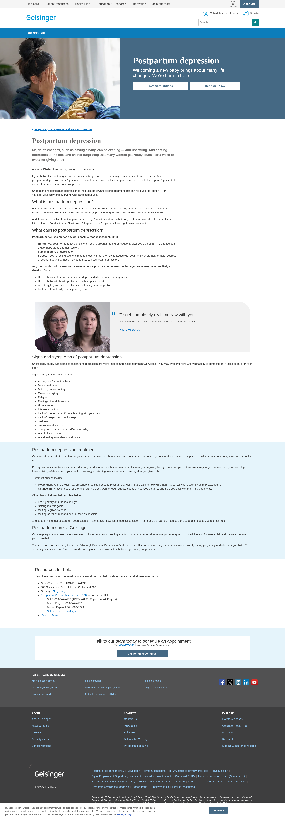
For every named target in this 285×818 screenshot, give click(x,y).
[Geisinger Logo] (41, 18)
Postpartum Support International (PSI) (64, 595)
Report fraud (139, 786)
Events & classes (232, 719)
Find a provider (93, 680)
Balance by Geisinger (136, 739)
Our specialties (37, 33)
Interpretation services (201, 781)
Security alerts (40, 739)
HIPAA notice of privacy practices (188, 770)
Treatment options (160, 85)
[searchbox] (225, 22)
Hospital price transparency (108, 770)
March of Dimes (50, 615)
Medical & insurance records (239, 745)
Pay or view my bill (42, 694)
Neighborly (59, 591)
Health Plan (82, 4)
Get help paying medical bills (100, 694)
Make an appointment (43, 680)
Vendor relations (41, 745)
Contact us (130, 719)
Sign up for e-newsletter (157, 687)
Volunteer (129, 732)
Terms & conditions (154, 770)
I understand (218, 810)
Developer (133, 770)
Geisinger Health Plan (235, 725)
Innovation (139, 4)
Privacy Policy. (124, 814)
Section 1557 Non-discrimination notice (161, 781)
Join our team (161, 4)
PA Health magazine (136, 745)
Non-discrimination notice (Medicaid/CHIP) (169, 776)
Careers (36, 732)
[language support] (233, 4)
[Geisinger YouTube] (254, 682)
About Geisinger (41, 719)
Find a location (153, 680)
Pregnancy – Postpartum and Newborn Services (63, 129)
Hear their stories (129, 329)
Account (249, 4)
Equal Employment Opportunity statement (116, 776)
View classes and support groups (102, 687)
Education (228, 732)
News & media (40, 725)
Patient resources (57, 4)
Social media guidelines (232, 781)
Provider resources (183, 786)
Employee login (160, 786)
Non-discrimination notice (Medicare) (113, 781)
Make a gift (130, 725)
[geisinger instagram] (238, 682)
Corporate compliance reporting (110, 786)
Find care (33, 4)
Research (228, 739)
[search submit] (255, 22)
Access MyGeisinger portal (46, 687)
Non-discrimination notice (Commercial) (221, 776)
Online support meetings (61, 611)
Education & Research (111, 4)
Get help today (215, 85)
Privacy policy (220, 770)
